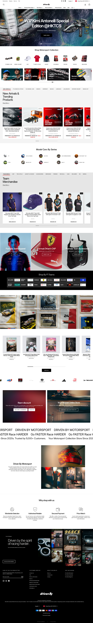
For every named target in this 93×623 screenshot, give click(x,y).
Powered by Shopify (46, 615)
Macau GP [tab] (85, 89)
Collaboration (49, 574)
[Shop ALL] (15, 252)
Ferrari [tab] (55, 174)
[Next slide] (89, 74)
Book (64, 7)
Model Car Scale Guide (33, 582)
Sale (68, 7)
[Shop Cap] (46, 252)
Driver (20, 7)
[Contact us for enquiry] (68, 406)
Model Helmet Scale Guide (34, 584)
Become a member (20, 409)
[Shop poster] (46, 312)
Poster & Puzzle (58, 7)
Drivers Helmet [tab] (76, 89)
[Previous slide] (3, 74)
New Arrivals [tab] (7, 89)
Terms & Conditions (41, 621)
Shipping (10, 1)
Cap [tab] (13, 174)
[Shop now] (77, 252)
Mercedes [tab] (48, 174)
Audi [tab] (68, 174)
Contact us (86, 517)
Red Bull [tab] (62, 174)
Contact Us (31, 573)
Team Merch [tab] (6, 174)
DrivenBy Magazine (69, 576)
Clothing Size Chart (33, 586)
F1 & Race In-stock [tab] (18, 89)
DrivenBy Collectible (69, 574)
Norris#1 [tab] (45, 89)
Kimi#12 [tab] (38, 89)
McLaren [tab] (74, 174)
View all (46, 370)
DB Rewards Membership (34, 580)
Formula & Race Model (29, 7)
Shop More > (6, 103)
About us (15, 1)
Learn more (46, 35)
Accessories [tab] (39, 174)
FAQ (19, 1)
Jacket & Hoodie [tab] (29, 174)
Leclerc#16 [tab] (66, 89)
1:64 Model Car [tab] (30, 89)
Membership (5, 1)
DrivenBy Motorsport (69, 573)
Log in (32, 409)
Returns (30, 578)
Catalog (48, 576)
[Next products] (88, 123)
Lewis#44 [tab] (58, 89)
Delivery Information (33, 576)
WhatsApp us (31, 588)
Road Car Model (48, 7)
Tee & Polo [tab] (20, 174)
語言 (72, 7)
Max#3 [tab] (52, 89)
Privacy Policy (53, 621)
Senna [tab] (84, 174)
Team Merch (39, 7)
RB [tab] (79, 174)
